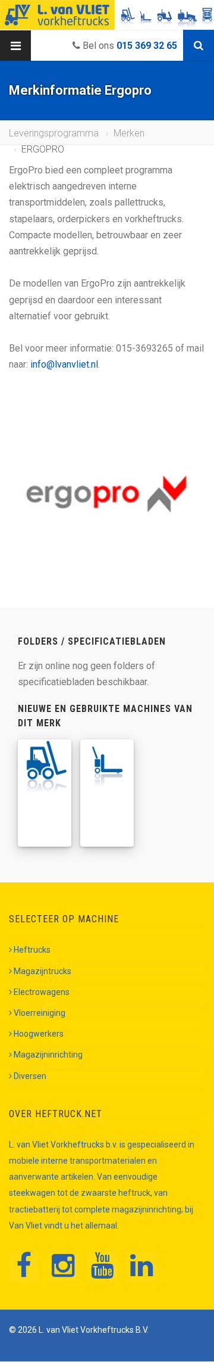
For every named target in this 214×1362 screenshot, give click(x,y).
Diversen (30, 1076)
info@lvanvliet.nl (64, 364)
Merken (129, 133)
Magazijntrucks (42, 971)
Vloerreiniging (39, 1013)
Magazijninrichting (48, 1054)
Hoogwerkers (39, 1033)
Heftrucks (32, 949)
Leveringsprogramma (54, 133)
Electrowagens (42, 992)
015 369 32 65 (147, 45)
